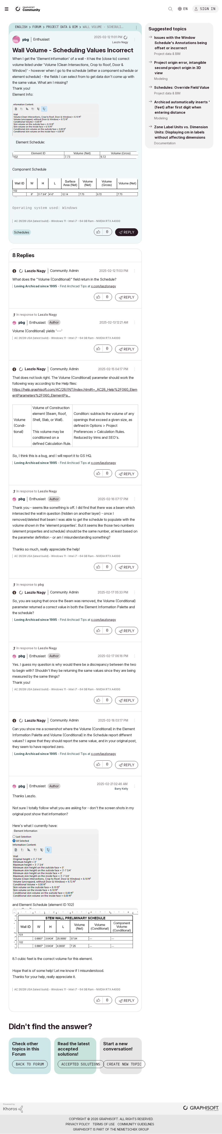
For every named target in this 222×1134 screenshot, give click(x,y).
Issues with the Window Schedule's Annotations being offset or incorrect (180, 42)
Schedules (21, 232)
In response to (36, 314)
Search (170, 9)
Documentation (165, 143)
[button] (98, 231)
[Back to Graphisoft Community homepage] (28, 8)
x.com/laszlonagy (103, 286)
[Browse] (8, 8)
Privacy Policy (78, 1124)
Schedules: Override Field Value (181, 87)
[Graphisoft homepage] (201, 1109)
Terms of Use (104, 1124)
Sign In (207, 8)
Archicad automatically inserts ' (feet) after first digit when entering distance (182, 107)
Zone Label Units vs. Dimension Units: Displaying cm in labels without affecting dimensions (181, 132)
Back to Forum (30, 1064)
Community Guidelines (136, 1124)
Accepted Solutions (80, 1064)
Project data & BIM (167, 54)
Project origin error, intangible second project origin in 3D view (180, 67)
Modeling (161, 79)
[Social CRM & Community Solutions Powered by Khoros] (13, 1107)
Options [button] (136, 27)
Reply (129, 232)
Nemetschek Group (133, 1129)
